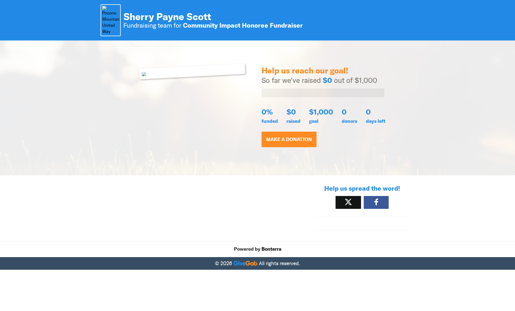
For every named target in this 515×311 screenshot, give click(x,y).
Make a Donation (289, 139)
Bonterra (271, 249)
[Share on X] (348, 202)
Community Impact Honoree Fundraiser (243, 25)
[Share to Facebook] (376, 202)
